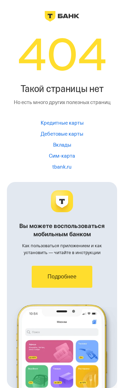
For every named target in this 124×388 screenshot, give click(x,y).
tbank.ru (62, 167)
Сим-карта (62, 156)
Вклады (62, 145)
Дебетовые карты (62, 134)
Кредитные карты (62, 123)
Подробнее (62, 276)
